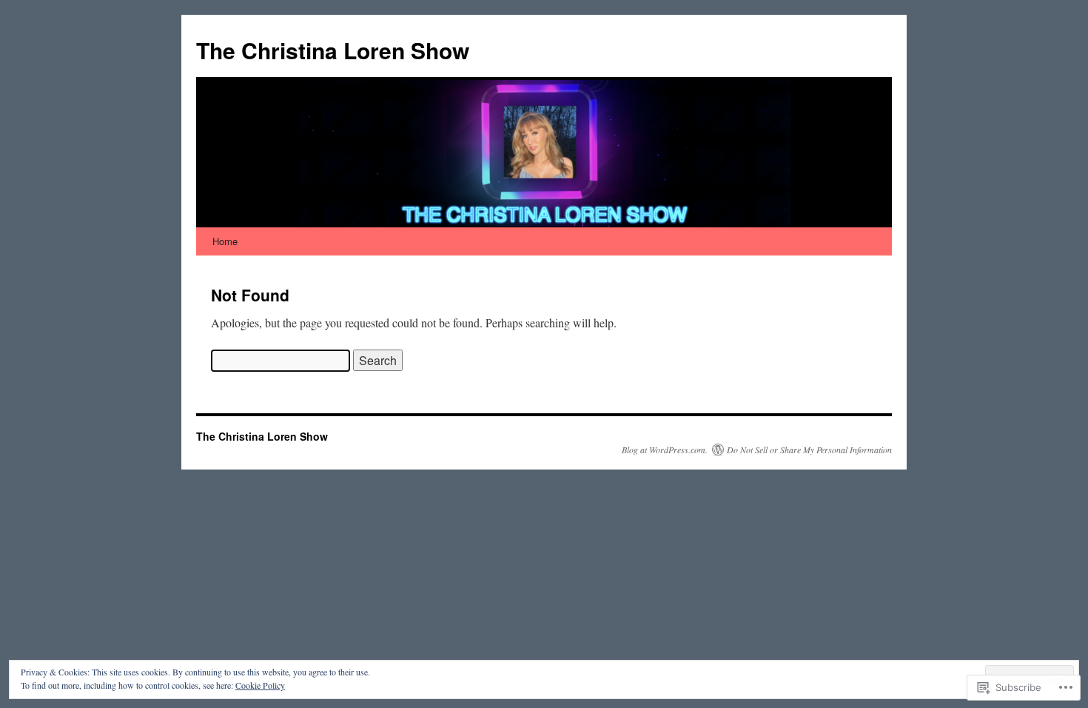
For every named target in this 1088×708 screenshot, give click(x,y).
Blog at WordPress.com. (665, 449)
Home (225, 241)
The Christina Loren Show (332, 50)
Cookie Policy (260, 685)
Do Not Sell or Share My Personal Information (809, 449)
